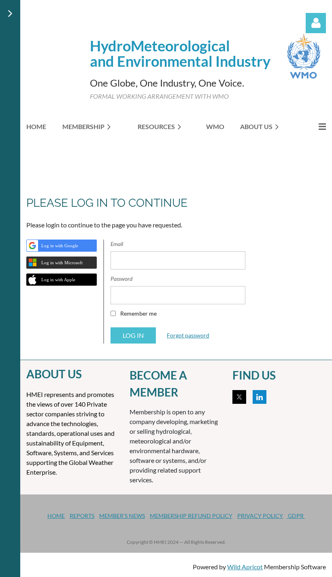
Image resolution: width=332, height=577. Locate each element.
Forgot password (188, 335)
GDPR (296, 515)
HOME (56, 515)
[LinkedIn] (259, 397)
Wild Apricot (245, 567)
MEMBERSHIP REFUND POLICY (191, 515)
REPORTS (82, 515)
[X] (239, 397)
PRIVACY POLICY (260, 515)
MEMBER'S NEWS (122, 515)
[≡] (314, 126)
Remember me (138, 313)
